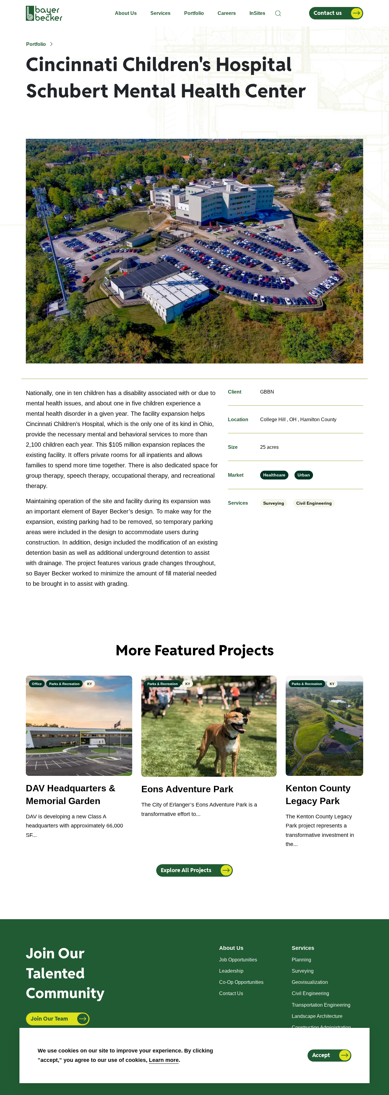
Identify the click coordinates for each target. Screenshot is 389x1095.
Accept (321, 1055)
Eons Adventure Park (187, 789)
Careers (227, 13)
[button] (278, 13)
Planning (301, 959)
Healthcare (274, 474)
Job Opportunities (238, 959)
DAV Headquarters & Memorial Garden (70, 794)
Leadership (231, 971)
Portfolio (194, 13)
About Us (126, 13)
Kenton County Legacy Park (318, 794)
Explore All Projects (186, 870)
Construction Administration (321, 1027)
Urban (304, 474)
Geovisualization (310, 982)
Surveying (273, 503)
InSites (257, 13)
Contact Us (231, 993)
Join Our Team (49, 1018)
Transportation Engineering (321, 1005)
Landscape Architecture (317, 1016)
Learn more (164, 1060)
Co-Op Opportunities (241, 982)
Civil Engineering (314, 503)
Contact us (328, 13)
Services (160, 13)
